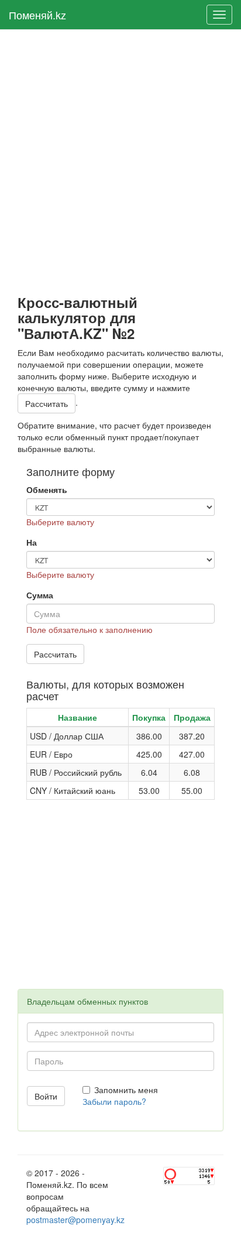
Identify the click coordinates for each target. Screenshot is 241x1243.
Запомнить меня (126, 1089)
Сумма (39, 595)
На (31, 542)
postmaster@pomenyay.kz (75, 1219)
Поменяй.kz (37, 14)
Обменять (46, 489)
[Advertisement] (120, 162)
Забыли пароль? (114, 1101)
